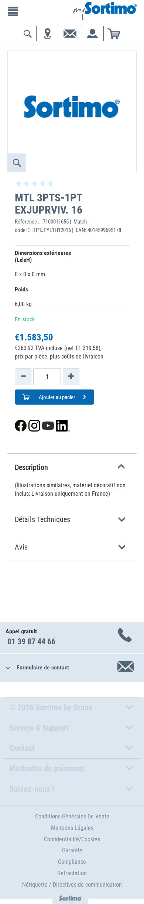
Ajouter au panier (56, 397)
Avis (21, 547)
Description (31, 467)
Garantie (72, 850)
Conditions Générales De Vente (72, 816)
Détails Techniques (42, 519)
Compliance (72, 861)
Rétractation (72, 873)
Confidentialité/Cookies (72, 839)
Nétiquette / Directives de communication (72, 884)
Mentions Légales (72, 827)
